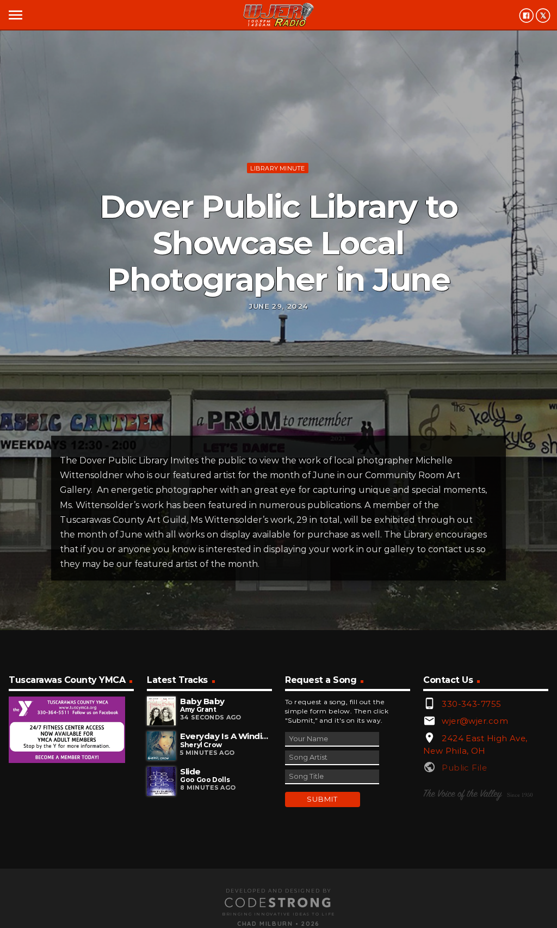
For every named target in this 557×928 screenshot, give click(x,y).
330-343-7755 (471, 704)
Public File (464, 767)
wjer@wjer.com (475, 721)
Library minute (277, 168)
